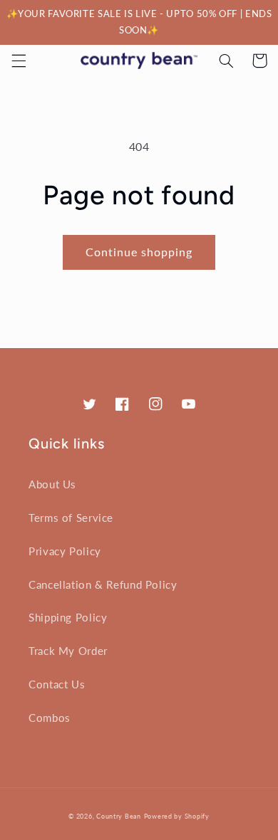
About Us (52, 484)
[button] (18, 60)
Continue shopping (139, 251)
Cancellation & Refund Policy (103, 584)
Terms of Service (71, 517)
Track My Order (68, 650)
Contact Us (57, 684)
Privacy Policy (65, 551)
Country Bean (118, 816)
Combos (50, 717)
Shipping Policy (68, 617)
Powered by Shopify (177, 816)
